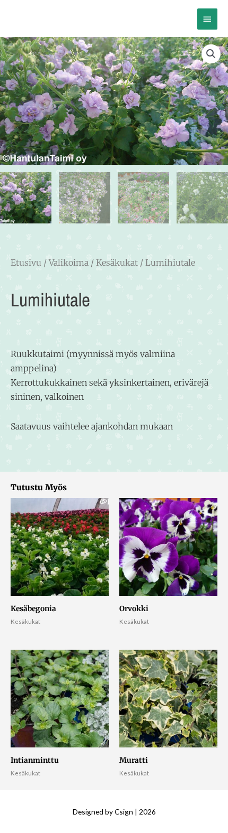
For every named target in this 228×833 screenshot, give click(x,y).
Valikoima (69, 262)
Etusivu (26, 262)
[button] (211, 53)
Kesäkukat (117, 262)
